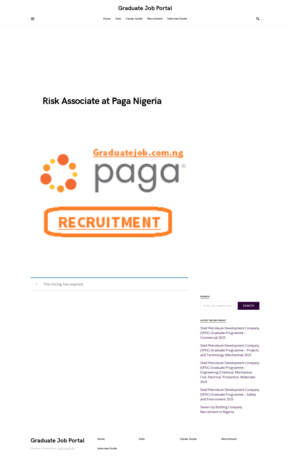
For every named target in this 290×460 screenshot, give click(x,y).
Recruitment (229, 439)
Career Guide (188, 439)
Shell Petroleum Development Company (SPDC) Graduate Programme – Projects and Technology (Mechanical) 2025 (229, 350)
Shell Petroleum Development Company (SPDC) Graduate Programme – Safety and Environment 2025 (229, 394)
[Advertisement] (145, 54)
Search (248, 305)
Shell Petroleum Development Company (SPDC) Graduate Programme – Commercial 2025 (229, 333)
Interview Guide (107, 448)
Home (101, 439)
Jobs (142, 439)
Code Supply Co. (66, 448)
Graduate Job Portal (145, 8)
